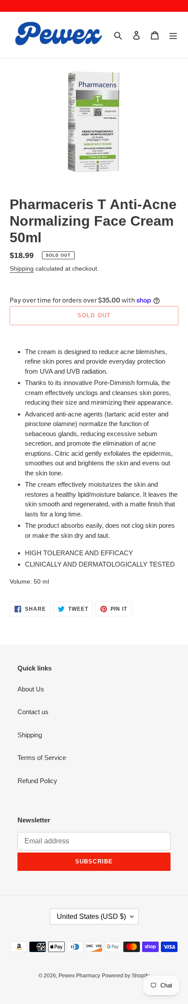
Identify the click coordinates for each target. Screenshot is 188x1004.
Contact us (33, 711)
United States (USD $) (91, 916)
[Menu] (173, 35)
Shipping (22, 268)
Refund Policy (37, 780)
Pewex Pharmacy (79, 976)
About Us (30, 689)
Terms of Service (41, 757)
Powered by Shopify (126, 976)
